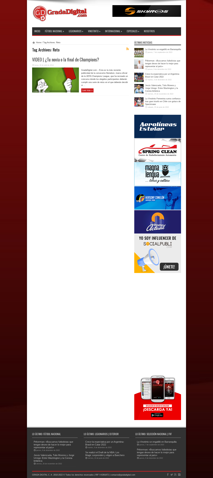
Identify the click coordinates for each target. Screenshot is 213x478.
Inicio (37, 31)
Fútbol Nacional (54, 31)
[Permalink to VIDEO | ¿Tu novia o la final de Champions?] (55, 92)
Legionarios (76, 31)
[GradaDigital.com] (61, 19)
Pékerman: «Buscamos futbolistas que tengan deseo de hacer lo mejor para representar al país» (162, 64)
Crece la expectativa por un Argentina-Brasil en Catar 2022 (104, 443)
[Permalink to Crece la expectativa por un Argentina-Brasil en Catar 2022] (139, 81)
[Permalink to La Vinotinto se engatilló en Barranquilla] (139, 57)
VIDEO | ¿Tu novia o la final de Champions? (65, 59)
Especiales (133, 31)
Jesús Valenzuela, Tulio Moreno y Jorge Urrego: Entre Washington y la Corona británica (161, 88)
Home (38, 42)
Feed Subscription (127, 49)
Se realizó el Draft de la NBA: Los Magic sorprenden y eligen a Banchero (104, 453)
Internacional (113, 31)
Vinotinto (94, 31)
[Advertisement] (157, 323)
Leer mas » (87, 90)
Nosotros (149, 31)
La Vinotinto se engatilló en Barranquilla (163, 49)
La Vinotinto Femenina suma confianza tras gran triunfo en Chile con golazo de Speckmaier (163, 101)
